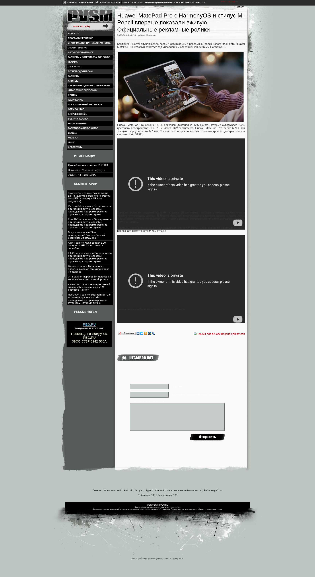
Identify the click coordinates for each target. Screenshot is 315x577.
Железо (72, 137)
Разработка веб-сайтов (83, 128)
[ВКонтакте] (138, 333)
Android (105, 2)
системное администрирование (89, 85)
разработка (75, 100)
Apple (125, 2)
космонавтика (77, 123)
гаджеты (73, 76)
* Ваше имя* (177, 387)
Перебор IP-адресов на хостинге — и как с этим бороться (89, 278)
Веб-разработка (78, 119)
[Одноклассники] (146, 333)
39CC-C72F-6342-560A (82, 175)
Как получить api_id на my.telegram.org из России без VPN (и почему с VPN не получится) (89, 197)
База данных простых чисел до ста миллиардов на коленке (88, 269)
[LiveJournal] (153, 333)
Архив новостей (88, 2)
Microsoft (137, 2)
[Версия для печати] (207, 333)
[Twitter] (142, 333)
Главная (72, 2)
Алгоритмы (75, 147)
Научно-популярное (81, 52)
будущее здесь (77, 114)
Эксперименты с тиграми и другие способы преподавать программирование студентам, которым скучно (89, 210)
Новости (73, 33)
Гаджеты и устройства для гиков (89, 57)
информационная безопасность (89, 43)
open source (76, 109)
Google (115, 2)
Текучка (73, 62)
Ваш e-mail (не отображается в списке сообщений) (195, 395)
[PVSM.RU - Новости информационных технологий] (89, 17)
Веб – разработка (195, 2)
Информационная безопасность (164, 2)
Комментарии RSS (167, 495)
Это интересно (77, 47)
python (72, 95)
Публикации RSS (146, 495)
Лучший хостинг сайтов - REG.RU (88, 165)
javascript (75, 66)
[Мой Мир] (149, 333)
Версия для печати (233, 333)
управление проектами (82, 90)
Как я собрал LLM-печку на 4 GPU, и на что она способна (87, 245)
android (73, 81)
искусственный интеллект (85, 104)
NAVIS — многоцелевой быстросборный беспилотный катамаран (86, 235)
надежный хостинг (89, 326)
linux (71, 142)
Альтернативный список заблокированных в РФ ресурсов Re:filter (89, 287)
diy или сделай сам (80, 71)
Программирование (80, 38)
